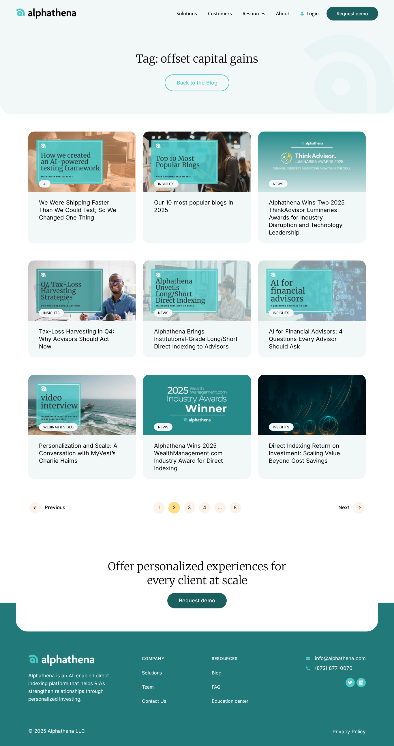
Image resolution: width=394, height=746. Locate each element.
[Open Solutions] (188, 25)
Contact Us (154, 701)
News (278, 184)
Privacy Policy (349, 731)
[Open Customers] (221, 25)
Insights (166, 184)
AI (44, 184)
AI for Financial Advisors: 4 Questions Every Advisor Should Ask (306, 339)
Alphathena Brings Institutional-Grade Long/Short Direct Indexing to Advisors (196, 339)
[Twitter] (350, 682)
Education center (230, 701)
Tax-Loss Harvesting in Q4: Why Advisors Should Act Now (76, 339)
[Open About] (284, 25)
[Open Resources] (255, 25)
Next (343, 507)
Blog (217, 673)
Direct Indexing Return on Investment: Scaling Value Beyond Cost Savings (304, 453)
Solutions (152, 673)
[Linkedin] (361, 682)
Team (148, 687)
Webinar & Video (58, 427)
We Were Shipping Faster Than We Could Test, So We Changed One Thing (77, 210)
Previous (55, 507)
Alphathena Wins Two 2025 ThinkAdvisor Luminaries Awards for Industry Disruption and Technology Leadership (307, 217)
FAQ (216, 687)
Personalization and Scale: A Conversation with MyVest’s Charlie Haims (78, 453)
